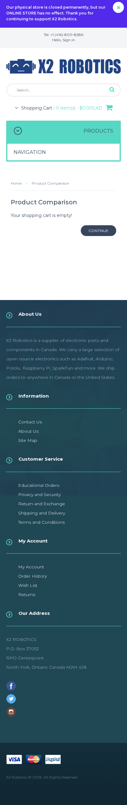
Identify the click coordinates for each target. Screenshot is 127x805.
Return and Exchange (41, 504)
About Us (28, 431)
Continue (98, 230)
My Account (31, 567)
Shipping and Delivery (41, 513)
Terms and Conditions (41, 522)
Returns (26, 594)
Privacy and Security (39, 494)
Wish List (27, 585)
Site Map (27, 440)
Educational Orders (38, 485)
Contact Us (30, 422)
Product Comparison (50, 183)
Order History (32, 576)
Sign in (69, 40)
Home (16, 183)
